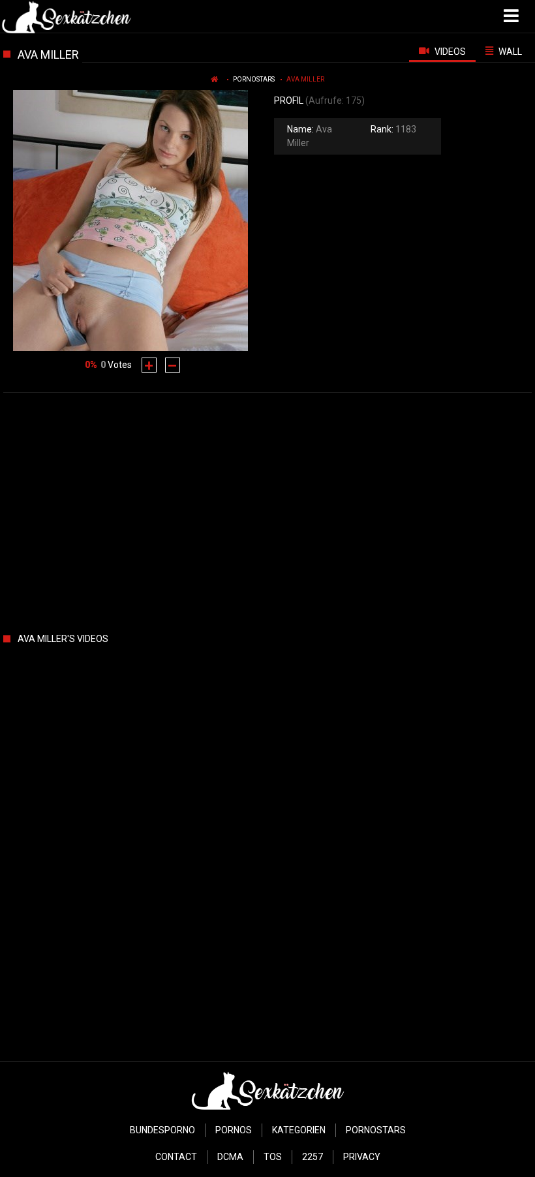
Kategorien (299, 1130)
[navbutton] (512, 16)
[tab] (442, 51)
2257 (312, 1157)
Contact (176, 1157)
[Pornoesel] (66, 16)
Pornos (233, 1130)
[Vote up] (149, 365)
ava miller (305, 79)
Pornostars (254, 79)
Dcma (230, 1157)
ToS (273, 1157)
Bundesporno (162, 1130)
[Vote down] (172, 365)
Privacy (361, 1157)
